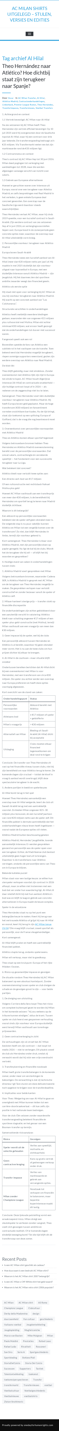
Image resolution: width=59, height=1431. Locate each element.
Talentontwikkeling (13, 1374)
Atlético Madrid (10, 101)
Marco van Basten (13, 1335)
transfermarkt (11, 1385)
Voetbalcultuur (11, 1390)
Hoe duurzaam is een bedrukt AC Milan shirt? (26, 1270)
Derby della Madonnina (16, 1313)
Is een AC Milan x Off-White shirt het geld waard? (28, 1281)
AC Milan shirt (26, 1302)
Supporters (25, 1368)
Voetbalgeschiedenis (34, 1390)
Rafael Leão (10, 1346)
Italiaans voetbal (12, 1324)
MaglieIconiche (32, 1330)
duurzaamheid (11, 1319)
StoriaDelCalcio (12, 1363)
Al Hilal (41, 98)
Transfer (37, 1379)
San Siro (8, 1352)
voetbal (48, 1385)
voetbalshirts (31, 1396)
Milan (50, 1335)
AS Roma (42, 1302)
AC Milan (8, 1302)
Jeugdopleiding (11, 1330)
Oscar (11, 98)
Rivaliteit (26, 1346)
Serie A (21, 1352)
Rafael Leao (45, 1341)
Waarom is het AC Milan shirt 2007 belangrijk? (27, 1276)
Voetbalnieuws (11, 1396)
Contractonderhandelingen (32, 101)
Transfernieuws (27, 108)
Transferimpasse (10, 108)
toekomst (33, 1374)
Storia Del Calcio (33, 1363)
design (36, 1313)
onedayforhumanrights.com (38, 1425)
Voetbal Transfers (44, 108)
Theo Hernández (45, 105)
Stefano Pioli (28, 1357)
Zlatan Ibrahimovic (13, 1401)
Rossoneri (41, 1346)
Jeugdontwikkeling (35, 1324)
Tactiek (39, 1368)
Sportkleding (10, 1357)
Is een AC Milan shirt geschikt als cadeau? (24, 1265)
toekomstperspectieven (16, 1379)
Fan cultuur (29, 1319)
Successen (9, 1368)
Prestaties (28, 1341)
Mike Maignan (35, 1335)
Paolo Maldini (11, 1341)
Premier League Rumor (25, 105)
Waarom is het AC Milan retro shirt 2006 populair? (29, 1287)
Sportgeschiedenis (39, 1352)
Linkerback (7, 105)
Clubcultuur (34, 1308)
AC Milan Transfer (27, 98)
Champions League (13, 1308)
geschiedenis (46, 1319)
